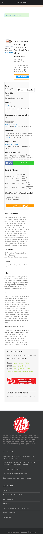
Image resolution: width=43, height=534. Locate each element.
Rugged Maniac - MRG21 (20, 363)
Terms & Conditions (9, 513)
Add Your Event (8, 499)
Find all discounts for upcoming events (20, 372)
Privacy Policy (7, 517)
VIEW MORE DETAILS (20, 206)
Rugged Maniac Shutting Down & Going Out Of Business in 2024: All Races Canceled (19, 464)
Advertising (6, 504)
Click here (8, 137)
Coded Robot (24, 532)
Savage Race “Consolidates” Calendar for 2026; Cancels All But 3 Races (19, 457)
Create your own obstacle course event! (16, 508)
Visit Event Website (11, 144)
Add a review (8, 52)
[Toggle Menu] (2, 2)
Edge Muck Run (10, 124)
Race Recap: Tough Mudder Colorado (15, 474)
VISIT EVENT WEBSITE (26, 77)
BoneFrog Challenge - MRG (21, 369)
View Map (8, 111)
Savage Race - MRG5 (19, 366)
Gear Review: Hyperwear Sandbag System (17, 478)
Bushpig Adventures (11, 105)
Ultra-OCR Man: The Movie (12, 469)
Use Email (24, 163)
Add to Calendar (27, 90)
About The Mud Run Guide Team (14, 495)
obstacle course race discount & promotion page (16, 331)
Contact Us (6, 490)
